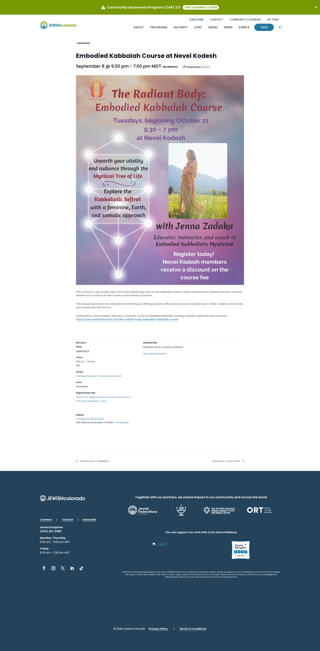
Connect (46, 520)
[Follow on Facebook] (44, 568)
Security (181, 27)
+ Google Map (121, 422)
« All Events (83, 43)
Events (244, 27)
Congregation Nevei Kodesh (90, 418)
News (228, 27)
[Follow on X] (63, 568)
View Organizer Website (154, 353)
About (139, 27)
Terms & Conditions (192, 629)
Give (264, 27)
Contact (216, 19)
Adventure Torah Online (226, 461)
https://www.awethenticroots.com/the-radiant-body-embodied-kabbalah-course (127, 319)
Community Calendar (245, 19)
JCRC (198, 27)
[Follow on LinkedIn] (72, 568)
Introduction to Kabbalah (94, 461)
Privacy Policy (158, 629)
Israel (213, 27)
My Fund (273, 19)
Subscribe (196, 19)
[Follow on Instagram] (53, 568)
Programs (158, 27)
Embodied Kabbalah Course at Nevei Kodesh (99, 376)
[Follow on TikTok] (81, 568)
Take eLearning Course (200, 7)
